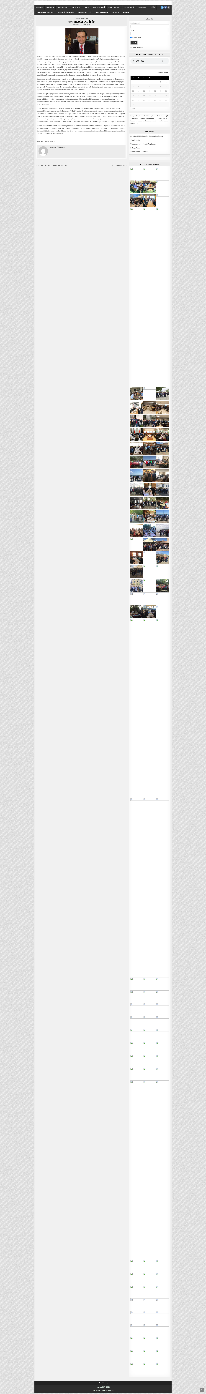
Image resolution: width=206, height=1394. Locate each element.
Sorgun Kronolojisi (84, 12)
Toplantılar (142, 7)
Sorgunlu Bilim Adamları (44, 12)
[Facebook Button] (165, 7)
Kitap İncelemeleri (99, 7)
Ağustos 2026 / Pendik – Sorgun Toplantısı (146, 136)
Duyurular (115, 12)
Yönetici (76, 25)
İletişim (152, 7)
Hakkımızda (50, 7)
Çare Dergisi (135, 140)
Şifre (132, 30)
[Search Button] (168, 7)
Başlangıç (39, 7)
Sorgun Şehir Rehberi (101, 12)
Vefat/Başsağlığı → (119, 165)
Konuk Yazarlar (113, 7)
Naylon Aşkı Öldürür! (81, 21)
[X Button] (162, 7)
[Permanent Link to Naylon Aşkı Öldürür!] (81, 41)
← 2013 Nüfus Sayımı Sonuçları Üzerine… (52, 165)
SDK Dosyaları (62, 7)
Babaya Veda (135, 148)
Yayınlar (86, 7)
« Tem (132, 108)
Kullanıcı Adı (135, 23)
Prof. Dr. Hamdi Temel (81, 18)
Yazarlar (75, 7)
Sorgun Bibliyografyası (66, 12)
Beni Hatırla (137, 38)
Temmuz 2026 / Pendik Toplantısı (143, 144)
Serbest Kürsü (129, 7)
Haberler (126, 12)
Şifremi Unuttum (136, 47)
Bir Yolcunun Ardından (139, 152)
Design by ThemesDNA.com (103, 1390)
